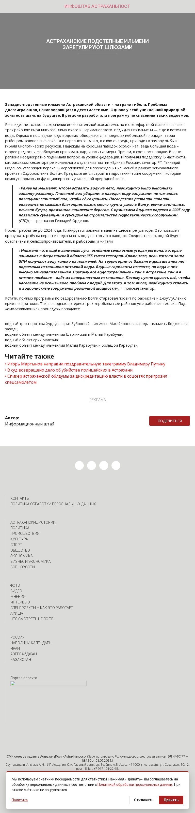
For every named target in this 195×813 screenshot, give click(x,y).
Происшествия (24, 533)
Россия (17, 637)
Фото (15, 585)
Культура (19, 539)
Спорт (16, 545)
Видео (16, 591)
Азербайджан (23, 654)
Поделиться (170, 420)
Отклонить (143, 800)
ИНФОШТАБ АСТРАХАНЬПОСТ (97, 6)
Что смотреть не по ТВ (32, 619)
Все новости (22, 567)
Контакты (19, 498)
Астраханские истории (33, 522)
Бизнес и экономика (30, 561)
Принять (171, 800)
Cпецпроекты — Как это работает (41, 608)
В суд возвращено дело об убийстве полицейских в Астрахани (70, 370)
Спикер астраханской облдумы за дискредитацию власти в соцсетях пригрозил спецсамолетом (86, 379)
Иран (15, 648)
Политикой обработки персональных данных (135, 784)
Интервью (20, 602)
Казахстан (20, 660)
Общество (20, 550)
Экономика (21, 556)
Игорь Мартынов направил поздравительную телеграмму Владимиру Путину (86, 364)
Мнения (17, 597)
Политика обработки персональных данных (53, 504)
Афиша (16, 613)
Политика (19, 528)
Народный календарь (31, 643)
